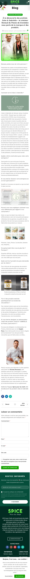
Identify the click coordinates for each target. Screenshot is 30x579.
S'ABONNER (15, 501)
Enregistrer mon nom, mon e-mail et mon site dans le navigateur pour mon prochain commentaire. (14, 461)
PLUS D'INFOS (9, 576)
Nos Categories (23, 556)
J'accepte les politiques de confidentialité (13, 491)
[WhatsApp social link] (10, 396)
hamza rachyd (8, 31)
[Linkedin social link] (6, 396)
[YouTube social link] (15, 547)
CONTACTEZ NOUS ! (16, 538)
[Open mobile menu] (2, 2)
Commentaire (5, 421)
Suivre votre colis (23, 554)
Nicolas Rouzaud (15, 369)
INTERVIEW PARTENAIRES (15, 14)
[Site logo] (15, 2)
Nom (3, 439)
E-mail (3, 446)
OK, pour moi (19, 576)
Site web (3, 452)
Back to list (15, 404)
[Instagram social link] (11, 547)
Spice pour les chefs (19, 387)
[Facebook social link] (2, 396)
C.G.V (8, 556)
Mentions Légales (8, 554)
